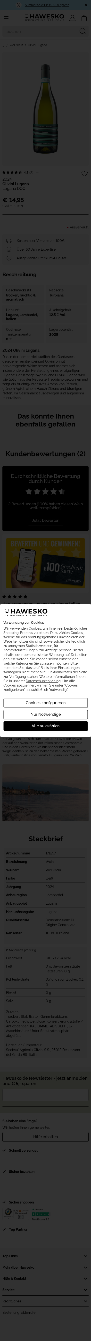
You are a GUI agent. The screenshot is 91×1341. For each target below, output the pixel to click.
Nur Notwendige (46, 714)
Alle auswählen (45, 726)
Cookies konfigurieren (46, 703)
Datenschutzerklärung (43, 681)
